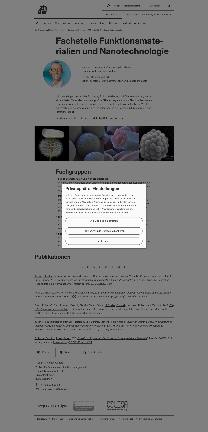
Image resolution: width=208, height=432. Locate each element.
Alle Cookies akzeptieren (104, 220)
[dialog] (104, 216)
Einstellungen (104, 241)
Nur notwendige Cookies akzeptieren (104, 230)
